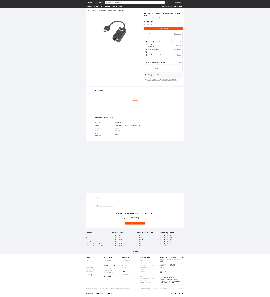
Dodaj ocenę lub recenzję (135, 223)
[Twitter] (175, 293)
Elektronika (94, 10)
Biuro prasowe (89, 262)
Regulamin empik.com (144, 273)
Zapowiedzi (114, 6)
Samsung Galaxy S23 (116, 237)
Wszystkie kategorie (108, 260)
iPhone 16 (138, 235)
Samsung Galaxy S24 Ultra (117, 239)
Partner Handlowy (89, 267)
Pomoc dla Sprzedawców (109, 272)
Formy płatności (143, 267)
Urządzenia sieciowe (112, 10)
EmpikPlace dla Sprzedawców (110, 268)
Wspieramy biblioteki (90, 269)
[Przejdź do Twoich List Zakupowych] (167, 2)
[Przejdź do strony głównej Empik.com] (90, 2)
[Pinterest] (182, 293)
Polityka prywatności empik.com (147, 276)
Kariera (87, 265)
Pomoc (141, 260)
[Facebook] (171, 293)
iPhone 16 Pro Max (140, 239)
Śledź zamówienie (126, 260)
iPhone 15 (138, 241)
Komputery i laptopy (102, 10)
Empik (88, 10)
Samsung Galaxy (90, 239)
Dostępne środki (125, 265)
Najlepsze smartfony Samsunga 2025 (94, 245)
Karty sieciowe (121, 10)
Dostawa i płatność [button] (176, 41)
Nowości (107, 6)
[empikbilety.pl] (100, 294)
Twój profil (124, 267)
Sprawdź (179, 54)
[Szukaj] (162, 2)
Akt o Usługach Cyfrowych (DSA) (147, 278)
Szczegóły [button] (178, 45)
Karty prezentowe (126, 276)
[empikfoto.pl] (89, 294)
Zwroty (141, 269)
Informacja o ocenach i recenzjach (104, 205)
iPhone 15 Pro (139, 245)
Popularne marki (107, 262)
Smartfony (88, 235)
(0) (159, 17)
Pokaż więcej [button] (134, 251)
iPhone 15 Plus (139, 243)
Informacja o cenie (148, 24)
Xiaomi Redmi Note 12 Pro (166, 237)
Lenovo (146, 18)
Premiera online (89, 279)
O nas (87, 260)
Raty (141, 284)
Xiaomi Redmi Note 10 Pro (166, 239)
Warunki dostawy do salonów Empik (147, 265)
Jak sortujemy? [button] (177, 33)
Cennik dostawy (143, 262)
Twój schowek (125, 262)
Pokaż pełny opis (135, 100)
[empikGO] (110, 294)
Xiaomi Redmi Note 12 (165, 235)
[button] (114, 31)
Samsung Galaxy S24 (116, 235)
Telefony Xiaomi (90, 241)
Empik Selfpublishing (90, 271)
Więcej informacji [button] (177, 49)
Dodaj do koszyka (163, 28)
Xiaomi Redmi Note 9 (165, 243)
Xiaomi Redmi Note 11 (165, 241)
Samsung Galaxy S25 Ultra (117, 245)
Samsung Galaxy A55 (116, 241)
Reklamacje (142, 271)
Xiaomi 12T (163, 245)
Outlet (120, 6)
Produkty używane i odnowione (110, 279)
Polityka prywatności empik (146, 282)
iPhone (87, 237)
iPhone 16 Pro (139, 237)
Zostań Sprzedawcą (108, 270)
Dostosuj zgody (143, 280)
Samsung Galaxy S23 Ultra (117, 243)
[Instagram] (178, 293)
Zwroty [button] (179, 52)
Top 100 (102, 6)
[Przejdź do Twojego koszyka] (171, 2)
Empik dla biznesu (125, 274)
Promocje (89, 6)
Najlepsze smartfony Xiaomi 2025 (94, 243)
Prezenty (96, 6)
